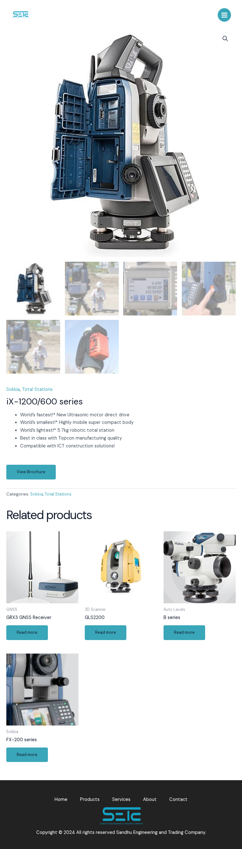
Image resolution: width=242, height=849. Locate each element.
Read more (27, 632)
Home (61, 799)
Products (90, 799)
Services (121, 799)
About (150, 799)
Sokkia (13, 389)
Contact (178, 799)
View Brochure (31, 471)
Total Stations (37, 389)
